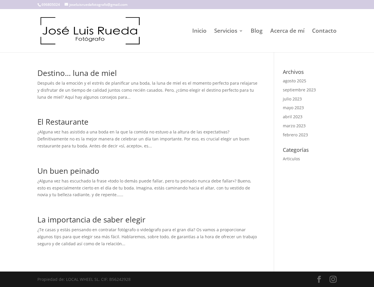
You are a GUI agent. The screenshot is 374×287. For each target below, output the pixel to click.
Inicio (199, 31)
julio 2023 (292, 99)
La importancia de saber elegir (91, 219)
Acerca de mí (287, 31)
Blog (257, 31)
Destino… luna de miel (77, 73)
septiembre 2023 (299, 90)
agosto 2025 (294, 81)
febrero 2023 (295, 135)
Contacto (324, 31)
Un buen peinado (68, 171)
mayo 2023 (293, 107)
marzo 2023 (294, 125)
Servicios (225, 31)
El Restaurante (63, 121)
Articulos (291, 158)
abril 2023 (292, 116)
